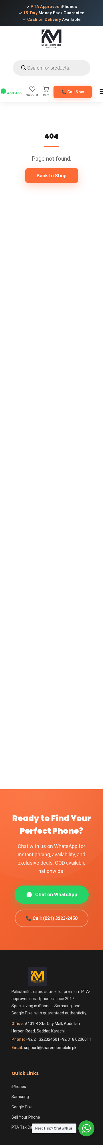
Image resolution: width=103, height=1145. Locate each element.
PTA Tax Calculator (28, 1127)
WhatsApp (14, 93)
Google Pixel (22, 1107)
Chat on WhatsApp (56, 894)
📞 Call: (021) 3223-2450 (52, 918)
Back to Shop (52, 175)
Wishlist (32, 95)
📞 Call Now (73, 92)
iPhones (18, 1086)
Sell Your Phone (25, 1117)
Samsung (20, 1096)
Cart (46, 95)
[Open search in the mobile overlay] (51, 67)
